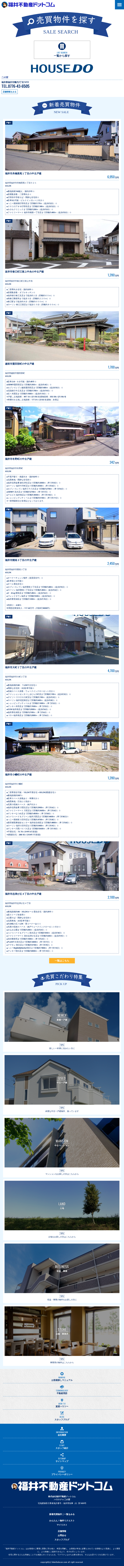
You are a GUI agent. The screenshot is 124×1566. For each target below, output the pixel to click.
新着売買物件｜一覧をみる (62, 1514)
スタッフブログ (62, 1539)
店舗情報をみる (9, 92)
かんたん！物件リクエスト (62, 1520)
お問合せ (62, 1535)
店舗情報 (62, 1531)
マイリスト (62, 1525)
